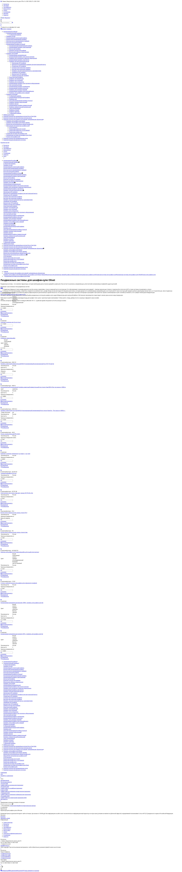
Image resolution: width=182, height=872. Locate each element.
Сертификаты (7, 7)
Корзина (3, 816)
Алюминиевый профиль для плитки (13, 690)
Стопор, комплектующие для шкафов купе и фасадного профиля (19, 583)
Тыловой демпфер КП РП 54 (8, 473)
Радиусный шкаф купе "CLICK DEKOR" (13, 760)
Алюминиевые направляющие (12, 685)
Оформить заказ (5, 818)
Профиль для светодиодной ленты (13, 691)
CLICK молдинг (7, 757)
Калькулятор (7, 9)
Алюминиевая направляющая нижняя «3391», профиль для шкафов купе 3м (22, 634)
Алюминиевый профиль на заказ (12, 674)
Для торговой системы (9, 715)
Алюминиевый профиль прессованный (14, 677)
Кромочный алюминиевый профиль (13, 669)
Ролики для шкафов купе (149, 274)
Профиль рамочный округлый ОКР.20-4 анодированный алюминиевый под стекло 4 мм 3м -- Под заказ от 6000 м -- (33, 410)
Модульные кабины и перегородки (13, 682)
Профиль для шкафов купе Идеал (12, 274)
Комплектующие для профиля (11, 680)
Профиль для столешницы (10, 712)
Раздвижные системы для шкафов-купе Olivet (129, 274)
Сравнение (4, 772)
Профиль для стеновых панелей (12, 719)
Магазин (5, 13)
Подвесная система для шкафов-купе (106, 274)
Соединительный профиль (10, 663)
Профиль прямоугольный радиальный (14, 737)
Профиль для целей (8, 683)
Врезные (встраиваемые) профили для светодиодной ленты (20, 694)
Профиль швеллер (8, 741)
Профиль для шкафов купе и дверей (13, 723)
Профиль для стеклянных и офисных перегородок (17, 688)
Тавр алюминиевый (9, 738)
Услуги (5, 10)
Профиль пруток (8, 734)
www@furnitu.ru (5, 845)
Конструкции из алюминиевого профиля (14, 671)
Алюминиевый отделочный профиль (13, 668)
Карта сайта (6, 830)
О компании (6, 12)
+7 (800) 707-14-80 (5, 855)
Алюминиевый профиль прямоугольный (14, 735)
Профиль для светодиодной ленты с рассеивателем (17, 701)
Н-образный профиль (9, 665)
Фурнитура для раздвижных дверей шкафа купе (59, 274)
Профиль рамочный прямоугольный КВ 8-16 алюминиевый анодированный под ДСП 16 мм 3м (27, 364)
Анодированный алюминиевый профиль (14, 676)
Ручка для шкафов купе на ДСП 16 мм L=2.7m (13, 294)
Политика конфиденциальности (12, 833)
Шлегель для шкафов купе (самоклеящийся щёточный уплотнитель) (20, 552)
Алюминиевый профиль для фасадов (13, 716)
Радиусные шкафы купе (9, 762)
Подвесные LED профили (10, 696)
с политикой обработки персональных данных (22, 805)
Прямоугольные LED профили (11, 705)
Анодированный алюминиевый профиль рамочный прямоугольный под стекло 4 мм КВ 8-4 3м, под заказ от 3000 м (33, 387)
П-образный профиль (9, 726)
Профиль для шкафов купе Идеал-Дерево (34, 274)
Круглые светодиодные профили (12, 699)
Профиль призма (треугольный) (12, 732)
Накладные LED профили (10, 693)
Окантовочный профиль (10, 707)
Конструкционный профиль (11, 672)
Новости (5, 15)
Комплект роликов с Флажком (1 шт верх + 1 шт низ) (15, 453)
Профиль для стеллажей (10, 710)
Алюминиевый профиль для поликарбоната (15, 721)
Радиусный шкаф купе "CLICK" (11, 759)
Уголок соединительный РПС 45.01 (10, 434)
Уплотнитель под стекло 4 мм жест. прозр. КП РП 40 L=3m (17, 493)
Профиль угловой (8, 740)
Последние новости (6, 782)
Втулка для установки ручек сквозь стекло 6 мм (14, 532)
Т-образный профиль (9, 743)
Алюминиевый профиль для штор (12, 718)
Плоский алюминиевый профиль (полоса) (15, 730)
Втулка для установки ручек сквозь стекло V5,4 (14, 512)
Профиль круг (7, 729)
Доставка (6, 5)
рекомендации (5, 780)
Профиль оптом (7, 666)
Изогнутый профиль (9, 679)
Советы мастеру (8, 822)
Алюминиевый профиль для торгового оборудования (18, 713)
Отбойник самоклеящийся (8, 338)
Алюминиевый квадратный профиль (13, 727)
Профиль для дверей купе (10, 708)
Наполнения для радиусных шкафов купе (84, 274)
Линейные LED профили (10, 702)
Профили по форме (8, 724)
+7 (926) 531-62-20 (5, 853)
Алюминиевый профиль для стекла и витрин (16, 687)
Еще (4, 156)
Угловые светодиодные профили (12, 697)
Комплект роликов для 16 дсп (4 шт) (11, 322)
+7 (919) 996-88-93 (5, 856)
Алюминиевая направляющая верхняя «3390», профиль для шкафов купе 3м (22, 602)
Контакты (6, 4)
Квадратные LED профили (10, 704)
